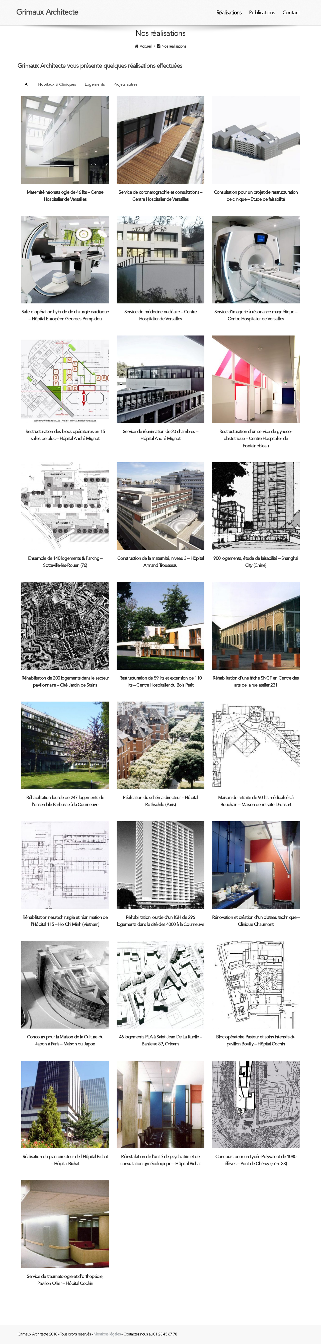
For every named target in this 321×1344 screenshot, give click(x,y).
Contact (291, 12)
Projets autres (125, 84)
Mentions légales (107, 1334)
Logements (95, 84)
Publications (262, 12)
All (27, 84)
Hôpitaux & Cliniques (57, 84)
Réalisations (229, 12)
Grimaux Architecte (47, 12)
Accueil (145, 46)
